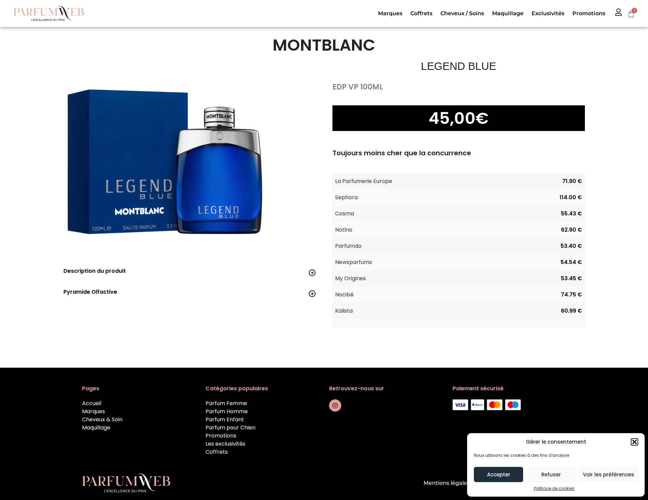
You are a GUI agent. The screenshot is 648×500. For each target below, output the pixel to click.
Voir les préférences (608, 474)
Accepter (498, 474)
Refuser (551, 474)
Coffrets (421, 13)
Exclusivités (548, 13)
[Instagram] (335, 405)
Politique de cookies (554, 488)
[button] (634, 442)
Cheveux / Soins (462, 13)
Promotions (588, 13)
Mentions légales (447, 483)
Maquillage (507, 13)
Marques (390, 13)
